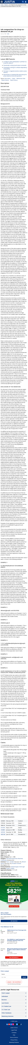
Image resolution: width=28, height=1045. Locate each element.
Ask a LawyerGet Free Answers (6, 913)
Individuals (5, 996)
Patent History (5, 80)
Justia (2, 4)
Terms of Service (14, 1037)
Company (14, 1032)
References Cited (21, 78)
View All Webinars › (14, 957)
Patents (6, 4)
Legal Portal (14, 1030)
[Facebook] (11, 1024)
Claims (13, 78)
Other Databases (6, 1013)
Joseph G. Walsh (10, 868)
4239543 (3, 832)
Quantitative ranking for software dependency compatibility (15, 68)
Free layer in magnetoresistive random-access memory (15, 71)
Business (4, 1000)
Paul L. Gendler (10, 862)
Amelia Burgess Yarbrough (18, 866)
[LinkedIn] (7, 1024)
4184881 (3, 830)
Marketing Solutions (7, 1016)
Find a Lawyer (5, 971)
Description (8, 78)
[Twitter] (19, 1024)
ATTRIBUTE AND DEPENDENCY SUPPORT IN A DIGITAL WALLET (14, 62)
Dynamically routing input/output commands (14, 65)
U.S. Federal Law (6, 1006)
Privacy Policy (14, 1040)
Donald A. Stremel (16, 863)
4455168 (3, 834)
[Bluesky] (17, 1024)
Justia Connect (14, 1027)
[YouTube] (9, 1024)
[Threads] (15, 1024)
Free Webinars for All (7, 927)
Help (14, 1035)
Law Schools (5, 1003)
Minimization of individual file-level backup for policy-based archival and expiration (15, 75)
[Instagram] (13, 1024)
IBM (8, 33)
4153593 (3, 827)
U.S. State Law (6, 1009)
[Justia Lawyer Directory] (21, 1024)
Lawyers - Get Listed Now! (14, 982)
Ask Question (14, 921)
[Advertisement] (14, 17)
